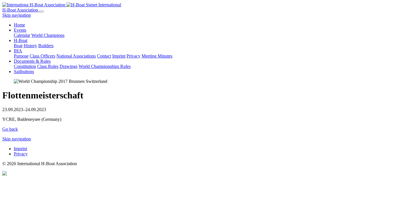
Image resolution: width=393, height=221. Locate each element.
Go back (10, 129)
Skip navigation (16, 15)
